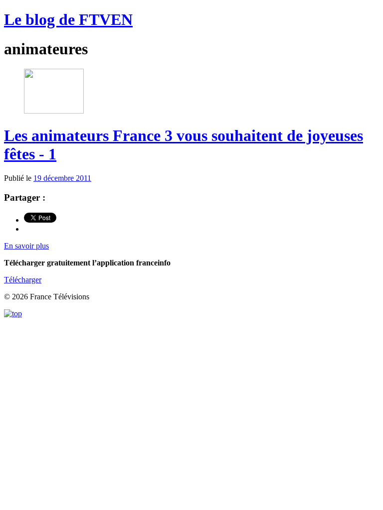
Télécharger (22, 279)
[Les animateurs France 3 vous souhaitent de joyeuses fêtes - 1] (54, 111)
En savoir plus (26, 246)
